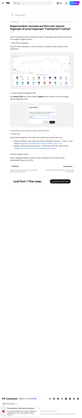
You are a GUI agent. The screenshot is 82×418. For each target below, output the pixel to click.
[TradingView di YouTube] (58, 398)
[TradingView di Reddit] (78, 398)
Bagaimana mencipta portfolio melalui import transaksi (36, 148)
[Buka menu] (3, 3)
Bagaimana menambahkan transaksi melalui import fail (41, 143)
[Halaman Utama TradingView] (8, 3)
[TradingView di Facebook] (54, 398)
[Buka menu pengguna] (66, 3)
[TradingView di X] (50, 398)
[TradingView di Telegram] (70, 398)
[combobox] (42, 15)
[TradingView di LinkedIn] (66, 398)
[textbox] (43, 15)
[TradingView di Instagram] (62, 398)
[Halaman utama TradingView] (10, 398)
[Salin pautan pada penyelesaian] (12, 31)
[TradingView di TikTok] (74, 398)
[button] (15, 22)
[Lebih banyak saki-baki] (23, 22)
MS (61, 3)
